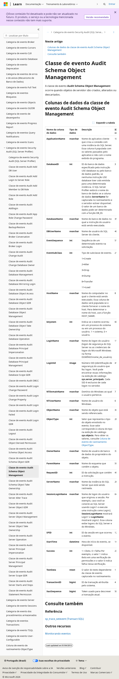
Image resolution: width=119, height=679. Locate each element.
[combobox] (21, 35)
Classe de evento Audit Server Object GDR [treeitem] (20, 505)
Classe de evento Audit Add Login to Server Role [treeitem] (23, 178)
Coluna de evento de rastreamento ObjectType (96, 442)
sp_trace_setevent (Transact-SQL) (64, 619)
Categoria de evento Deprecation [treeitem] (16, 66)
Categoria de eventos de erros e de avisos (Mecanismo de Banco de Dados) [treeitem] (21, 78)
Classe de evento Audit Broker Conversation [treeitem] (20, 235)
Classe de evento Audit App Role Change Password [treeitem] (23, 216)
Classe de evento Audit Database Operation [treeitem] (20, 337)
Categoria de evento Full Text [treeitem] (21, 87)
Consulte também (57, 54)
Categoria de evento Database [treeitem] (21, 59)
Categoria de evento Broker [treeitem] (20, 41)
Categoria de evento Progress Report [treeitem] (21, 125)
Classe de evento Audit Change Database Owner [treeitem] (22, 263)
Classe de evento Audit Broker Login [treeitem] (20, 244)
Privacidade (8, 672)
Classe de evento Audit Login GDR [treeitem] (24, 422)
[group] (81, 362)
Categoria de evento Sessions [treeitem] (21, 605)
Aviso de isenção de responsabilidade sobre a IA (27, 668)
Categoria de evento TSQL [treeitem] (19, 630)
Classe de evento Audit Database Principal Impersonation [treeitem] (20, 348)
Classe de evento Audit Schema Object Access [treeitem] (20, 450)
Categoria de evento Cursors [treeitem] (21, 47)
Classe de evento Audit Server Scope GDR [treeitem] (20, 573)
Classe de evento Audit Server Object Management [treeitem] (23, 515)
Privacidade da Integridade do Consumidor (43, 672)
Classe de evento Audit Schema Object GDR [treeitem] (20, 460)
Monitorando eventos (58, 633)
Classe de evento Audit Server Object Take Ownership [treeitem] (20, 526)
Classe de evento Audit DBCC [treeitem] (24, 380)
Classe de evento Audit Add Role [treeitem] (23, 197)
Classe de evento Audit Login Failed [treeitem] (24, 412)
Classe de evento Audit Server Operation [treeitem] (20, 537)
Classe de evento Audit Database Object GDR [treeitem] (20, 301)
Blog (82, 668)
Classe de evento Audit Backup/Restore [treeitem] (20, 225)
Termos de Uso (79, 672)
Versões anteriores (66, 668)
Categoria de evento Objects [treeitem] (21, 102)
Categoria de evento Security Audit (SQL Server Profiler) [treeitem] (24, 159)
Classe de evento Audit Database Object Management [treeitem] (20, 312)
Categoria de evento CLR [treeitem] (19, 53)
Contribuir (95, 668)
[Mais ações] (114, 32)
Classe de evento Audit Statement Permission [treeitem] (20, 592)
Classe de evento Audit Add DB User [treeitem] (23, 168)
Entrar (112, 3)
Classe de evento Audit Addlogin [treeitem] (20, 206)
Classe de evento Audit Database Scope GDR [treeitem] (20, 373)
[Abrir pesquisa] (104, 4)
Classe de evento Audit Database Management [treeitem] (21, 272)
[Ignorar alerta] (115, 12)
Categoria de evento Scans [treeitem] (20, 142)
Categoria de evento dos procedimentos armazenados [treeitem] (21, 613)
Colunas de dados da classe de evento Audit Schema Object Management (79, 48)
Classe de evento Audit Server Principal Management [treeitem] (20, 562)
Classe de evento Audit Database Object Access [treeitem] (21, 291)
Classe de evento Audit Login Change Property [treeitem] (24, 397)
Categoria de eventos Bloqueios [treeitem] (17, 94)
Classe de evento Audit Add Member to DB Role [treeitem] (23, 187)
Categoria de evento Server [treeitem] (20, 600)
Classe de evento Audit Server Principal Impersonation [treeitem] (20, 549)
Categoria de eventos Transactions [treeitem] (17, 622)
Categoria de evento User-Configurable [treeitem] (19, 637)
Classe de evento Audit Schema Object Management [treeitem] (21, 471)
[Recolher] (38, 29)
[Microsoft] (6, 4)
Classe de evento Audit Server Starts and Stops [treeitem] (21, 583)
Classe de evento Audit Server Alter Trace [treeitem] (20, 496)
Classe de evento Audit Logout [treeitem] (20, 431)
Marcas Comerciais (100, 672)
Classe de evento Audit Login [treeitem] (24, 405)
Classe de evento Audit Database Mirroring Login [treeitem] (22, 282)
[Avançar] (97, 4)
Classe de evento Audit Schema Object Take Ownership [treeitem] (20, 484)
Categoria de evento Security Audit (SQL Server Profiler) (78, 32)
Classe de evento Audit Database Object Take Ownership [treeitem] (20, 325)
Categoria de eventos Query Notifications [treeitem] (20, 134)
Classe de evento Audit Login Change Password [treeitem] (24, 388)
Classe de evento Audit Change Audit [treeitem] (20, 253)
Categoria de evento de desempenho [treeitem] (18, 115)
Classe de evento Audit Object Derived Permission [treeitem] (22, 441)
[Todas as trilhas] (48, 32)
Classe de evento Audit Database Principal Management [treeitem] (20, 361)
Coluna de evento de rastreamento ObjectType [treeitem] (19, 647)
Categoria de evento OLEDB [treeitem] (20, 108)
